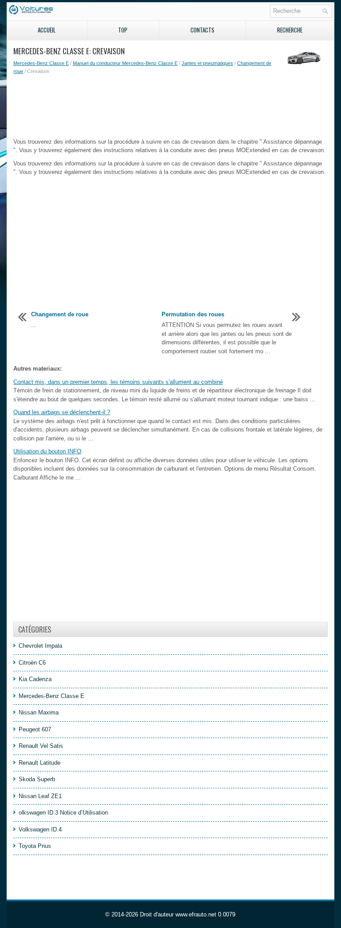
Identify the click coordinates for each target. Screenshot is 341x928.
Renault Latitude (39, 762)
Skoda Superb (37, 779)
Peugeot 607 (35, 729)
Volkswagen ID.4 (40, 829)
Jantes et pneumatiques (207, 63)
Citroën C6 (32, 662)
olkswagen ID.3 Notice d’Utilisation (63, 812)
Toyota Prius (35, 846)
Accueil (47, 29)
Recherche (289, 29)
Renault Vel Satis (41, 745)
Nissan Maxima (39, 712)
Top (122, 29)
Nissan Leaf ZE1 (40, 796)
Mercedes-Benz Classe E (41, 63)
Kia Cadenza (35, 679)
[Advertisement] (170, 106)
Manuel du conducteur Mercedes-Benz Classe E (125, 63)
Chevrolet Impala (40, 645)
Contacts (202, 29)
